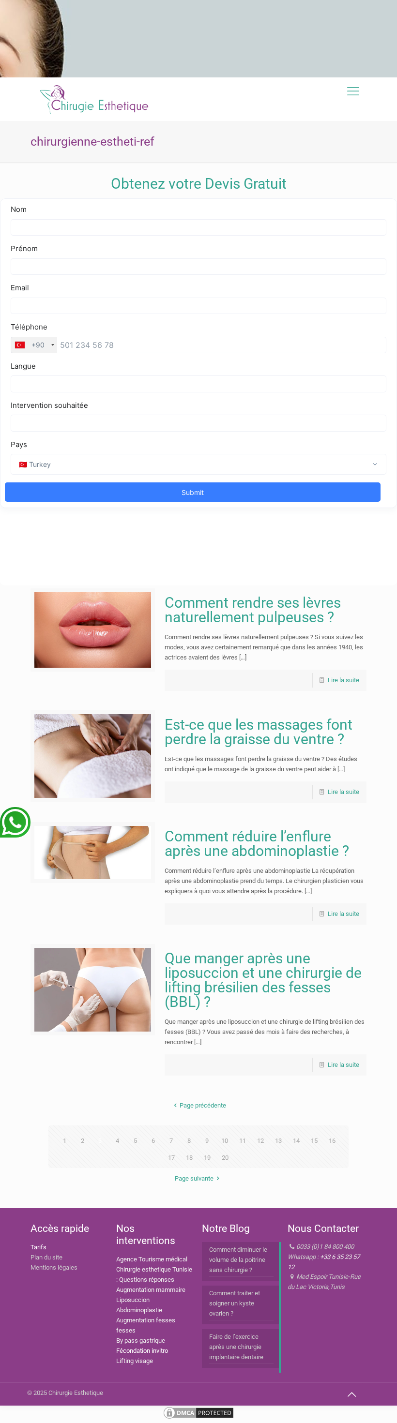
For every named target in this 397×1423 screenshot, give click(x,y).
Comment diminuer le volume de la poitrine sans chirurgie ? (238, 1259)
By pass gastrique (140, 1340)
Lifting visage (134, 1360)
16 (332, 1140)
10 (224, 1140)
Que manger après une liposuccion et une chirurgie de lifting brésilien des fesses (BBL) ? (263, 980)
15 (314, 1140)
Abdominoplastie (139, 1310)
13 (278, 1140)
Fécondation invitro (142, 1350)
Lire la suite (343, 680)
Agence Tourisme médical (151, 1259)
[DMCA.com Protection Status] (198, 1418)
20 (225, 1157)
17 (171, 1157)
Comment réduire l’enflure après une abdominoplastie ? (257, 843)
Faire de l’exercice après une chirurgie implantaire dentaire (236, 1347)
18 (189, 1157)
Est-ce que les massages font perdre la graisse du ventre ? (258, 732)
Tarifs (38, 1247)
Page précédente (203, 1105)
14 (296, 1140)
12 (260, 1140)
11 (242, 1140)
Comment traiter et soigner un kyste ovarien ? (234, 1303)
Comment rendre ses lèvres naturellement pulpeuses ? (253, 610)
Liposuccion (133, 1299)
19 (207, 1157)
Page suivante (194, 1178)
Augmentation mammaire (150, 1289)
